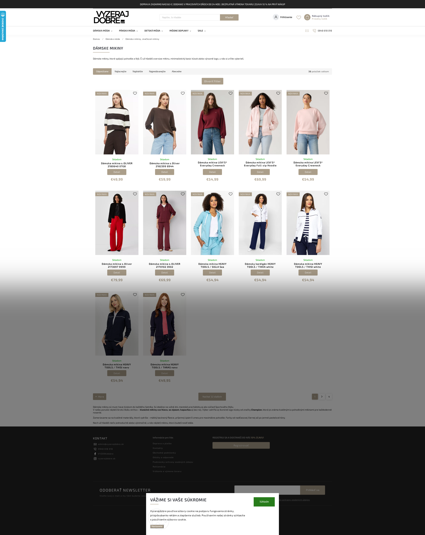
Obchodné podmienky (164, 452)
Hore (101, 396)
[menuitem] (104, 31)
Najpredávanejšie (157, 71)
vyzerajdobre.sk (107, 458)
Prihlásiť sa (312, 490)
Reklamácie (159, 466)
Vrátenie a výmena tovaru (167, 471)
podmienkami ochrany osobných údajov (288, 499)
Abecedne (176, 71)
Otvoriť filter (212, 81)
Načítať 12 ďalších (212, 396)
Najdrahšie (138, 71)
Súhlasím (264, 502)
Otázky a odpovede (163, 457)
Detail (117, 171)
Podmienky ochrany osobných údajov (173, 462)
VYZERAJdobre (106, 453)
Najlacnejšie (120, 71)
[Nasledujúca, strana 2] (322, 397)
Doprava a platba (162, 443)
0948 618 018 (105, 449)
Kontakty (158, 448)
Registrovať (241, 445)
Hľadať (229, 17)
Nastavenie (157, 526)
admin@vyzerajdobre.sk (111, 444)
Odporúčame (102, 71)
